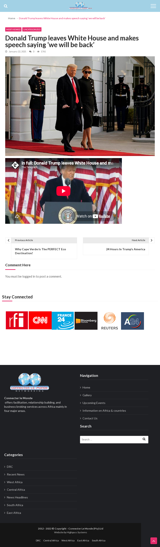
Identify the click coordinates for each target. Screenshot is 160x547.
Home (86, 387)
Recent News (16, 474)
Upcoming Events (93, 403)
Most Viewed (13, 29)
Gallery (87, 395)
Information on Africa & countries (104, 410)
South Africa (15, 505)
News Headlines (17, 497)
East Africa (14, 512)
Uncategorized (31, 29)
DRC (10, 466)
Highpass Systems (77, 532)
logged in (28, 276)
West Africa (14, 482)
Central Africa (16, 489)
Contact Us (90, 418)
